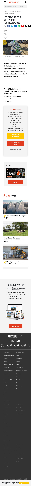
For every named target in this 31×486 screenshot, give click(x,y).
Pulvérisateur (7, 373)
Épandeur (6, 385)
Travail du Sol (7, 367)
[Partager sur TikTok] (26, 26)
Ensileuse (6, 382)
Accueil (5, 11)
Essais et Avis (20, 352)
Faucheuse (6, 438)
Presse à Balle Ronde (8, 426)
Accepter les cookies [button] (15, 143)
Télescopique (19, 358)
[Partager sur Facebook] (8, 26)
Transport (6, 394)
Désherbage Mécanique (9, 370)
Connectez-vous (15, 151)
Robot (5, 391)
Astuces (5, 460)
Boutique (18, 448)
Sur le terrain (6, 454)
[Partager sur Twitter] (12, 26)
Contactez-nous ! (20, 451)
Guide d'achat (20, 405)
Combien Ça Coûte (20, 410)
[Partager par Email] (29, 26)
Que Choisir (19, 407)
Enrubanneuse (7, 407)
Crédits (17, 461)
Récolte (5, 397)
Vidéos (5, 457)
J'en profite (15, 182)
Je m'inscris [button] (15, 326)
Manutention (7, 376)
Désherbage (19, 385)
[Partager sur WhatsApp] (19, 26)
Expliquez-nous (24, 483)
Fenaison (6, 388)
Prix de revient (19, 413)
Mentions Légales (20, 454)
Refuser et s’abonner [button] (15, 136)
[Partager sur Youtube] (22, 26)
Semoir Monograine (8, 364)
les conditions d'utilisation (21, 479)
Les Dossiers (6, 463)
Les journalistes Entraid (9, 469)
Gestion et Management (15, 11)
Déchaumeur (7, 441)
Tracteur (5, 358)
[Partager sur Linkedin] (15, 26)
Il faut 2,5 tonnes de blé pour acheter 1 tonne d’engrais (15, 263)
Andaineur (6, 435)
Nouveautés (7, 352)
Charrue (5, 410)
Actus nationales (9, 13)
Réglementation (7, 448)
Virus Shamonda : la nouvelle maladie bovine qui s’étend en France (14, 240)
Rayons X (6, 405)
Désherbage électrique (9, 355)
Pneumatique (7, 400)
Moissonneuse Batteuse (9, 379)
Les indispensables (8, 466)
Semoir (5, 361)
